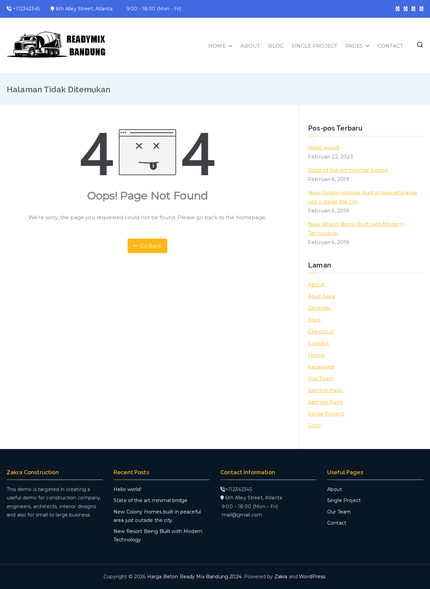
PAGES (354, 46)
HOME (217, 46)
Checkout (321, 331)
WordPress (312, 577)
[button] (229, 45)
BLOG (276, 46)
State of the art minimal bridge (348, 170)
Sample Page (325, 390)
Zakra (281, 577)
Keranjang (321, 366)
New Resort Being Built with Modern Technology (355, 228)
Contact (318, 343)
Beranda (319, 308)
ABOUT (250, 46)
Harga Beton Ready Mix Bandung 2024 (194, 577)
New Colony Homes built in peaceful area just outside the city (362, 197)
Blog (314, 319)
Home (316, 355)
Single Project (326, 413)
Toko (314, 425)
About (316, 284)
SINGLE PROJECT (314, 46)
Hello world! (323, 147)
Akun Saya (321, 296)
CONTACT (390, 46)
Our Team (321, 378)
